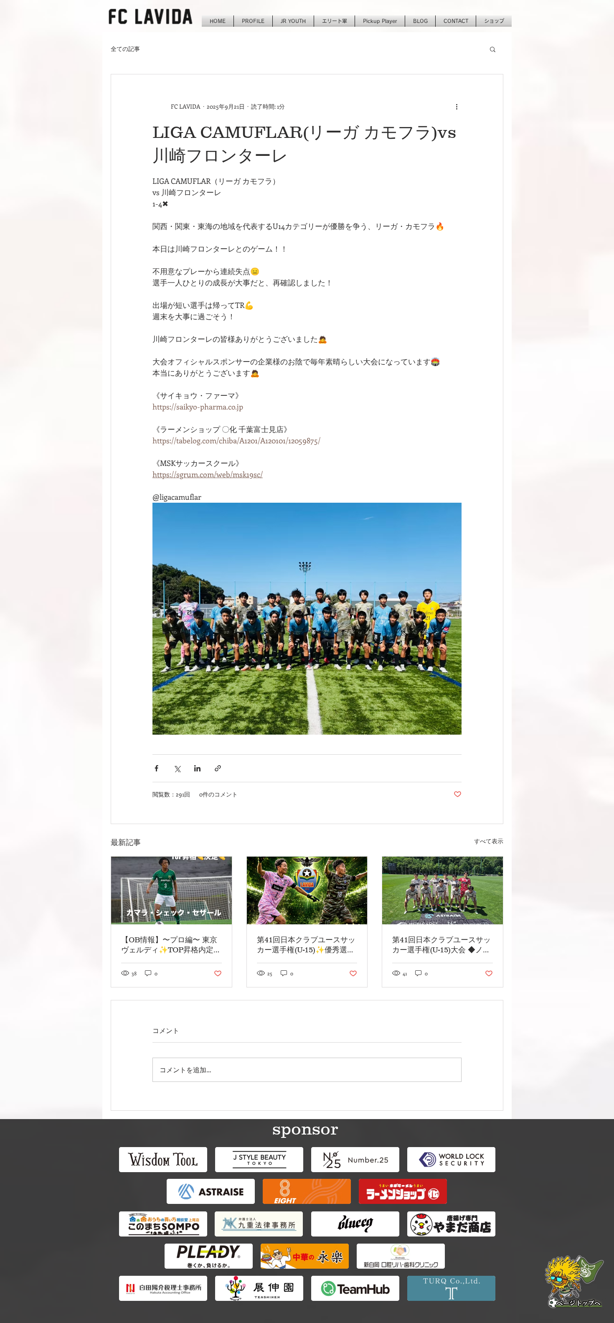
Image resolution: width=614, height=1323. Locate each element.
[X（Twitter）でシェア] (177, 768)
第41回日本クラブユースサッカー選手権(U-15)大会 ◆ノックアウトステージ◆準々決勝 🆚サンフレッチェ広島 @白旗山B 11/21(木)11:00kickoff (442, 945)
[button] (493, 49)
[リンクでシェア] (218, 768)
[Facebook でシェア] (156, 768)
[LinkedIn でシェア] (197, 768)
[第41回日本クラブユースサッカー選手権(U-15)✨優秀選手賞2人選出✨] (307, 890)
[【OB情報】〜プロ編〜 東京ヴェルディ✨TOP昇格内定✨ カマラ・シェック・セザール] (171, 890)
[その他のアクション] (457, 106)
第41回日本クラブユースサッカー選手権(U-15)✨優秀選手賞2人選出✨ (306, 945)
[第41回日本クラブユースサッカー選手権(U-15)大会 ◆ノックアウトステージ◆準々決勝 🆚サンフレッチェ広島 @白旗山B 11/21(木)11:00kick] (442, 890)
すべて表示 (488, 841)
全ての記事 (125, 49)
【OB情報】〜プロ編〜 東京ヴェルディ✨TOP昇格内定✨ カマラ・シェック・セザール (169, 945)
